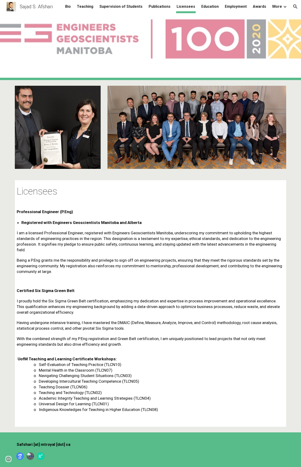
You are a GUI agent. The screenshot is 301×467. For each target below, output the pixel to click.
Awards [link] (259, 6)
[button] (295, 6)
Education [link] (210, 6)
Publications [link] (159, 6)
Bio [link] (68, 6)
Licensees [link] (186, 6)
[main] (150, 190)
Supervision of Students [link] (121, 6)
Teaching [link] (85, 6)
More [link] (277, 6)
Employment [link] (236, 6)
